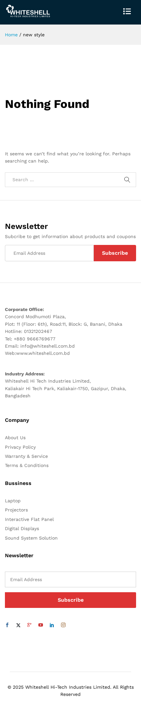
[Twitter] (18, 625)
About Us (15, 437)
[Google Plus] (29, 625)
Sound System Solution (31, 538)
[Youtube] (40, 625)
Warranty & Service (26, 456)
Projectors (16, 509)
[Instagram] (63, 625)
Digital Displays (22, 528)
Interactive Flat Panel (29, 519)
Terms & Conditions (27, 465)
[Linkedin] (51, 625)
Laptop (13, 500)
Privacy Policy (20, 447)
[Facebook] (7, 625)
